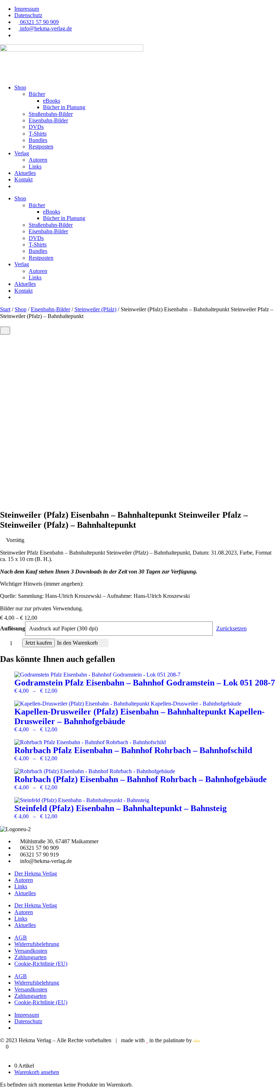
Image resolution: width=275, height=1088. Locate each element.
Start (5, 309)
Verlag (21, 153)
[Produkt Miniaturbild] (5, 331)
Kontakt (23, 179)
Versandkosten (30, 951)
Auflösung (12, 628)
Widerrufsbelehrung (36, 944)
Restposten (41, 146)
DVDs (36, 127)
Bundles (38, 140)
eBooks (51, 101)
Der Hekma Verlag (35, 873)
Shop (20, 87)
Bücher (37, 94)
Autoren (38, 160)
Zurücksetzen (231, 628)
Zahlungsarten (30, 957)
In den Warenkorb (77, 643)
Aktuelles (25, 173)
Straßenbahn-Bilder (51, 114)
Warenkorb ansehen (36, 1072)
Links (35, 167)
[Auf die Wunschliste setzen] (104, 643)
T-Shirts (38, 134)
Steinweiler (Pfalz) (95, 309)
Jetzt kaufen (38, 643)
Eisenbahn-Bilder (48, 120)
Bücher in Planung (64, 107)
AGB (20, 938)
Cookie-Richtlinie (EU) (40, 964)
